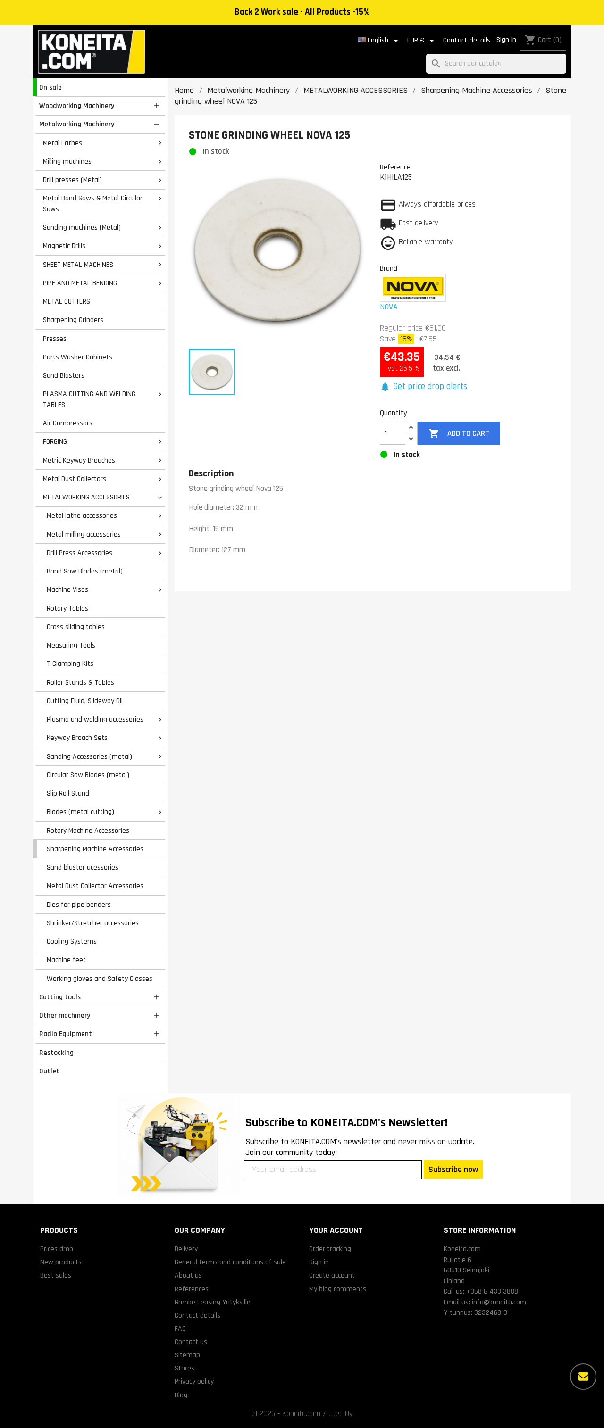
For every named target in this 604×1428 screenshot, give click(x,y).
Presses (55, 338)
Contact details (466, 40)
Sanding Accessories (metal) (89, 756)
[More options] (583, 1376)
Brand (388, 268)
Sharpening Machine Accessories (95, 849)
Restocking (56, 1052)
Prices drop (56, 1249)
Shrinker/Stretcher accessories (93, 923)
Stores (184, 1368)
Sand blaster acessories (82, 867)
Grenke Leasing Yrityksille (213, 1302)
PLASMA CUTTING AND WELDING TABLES (89, 399)
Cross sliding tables (76, 626)
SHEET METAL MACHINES (78, 264)
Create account (332, 1275)
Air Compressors (67, 423)
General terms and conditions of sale (230, 1262)
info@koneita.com (499, 1302)
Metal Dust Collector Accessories (95, 885)
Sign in (506, 40)
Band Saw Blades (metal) (85, 571)
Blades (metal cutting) (80, 811)
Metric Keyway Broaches (79, 460)
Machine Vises (67, 589)
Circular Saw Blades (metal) (88, 775)
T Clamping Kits (70, 663)
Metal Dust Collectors (74, 478)
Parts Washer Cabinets (77, 357)
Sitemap (187, 1355)
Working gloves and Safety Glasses (99, 978)
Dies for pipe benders (79, 904)
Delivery (186, 1249)
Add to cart (458, 433)
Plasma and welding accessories (95, 719)
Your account (336, 1230)
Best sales (55, 1275)
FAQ (180, 1328)
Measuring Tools (71, 645)
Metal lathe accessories (82, 515)
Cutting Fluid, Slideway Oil (85, 701)
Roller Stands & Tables (80, 682)
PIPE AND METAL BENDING (80, 283)
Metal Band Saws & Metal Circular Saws (93, 203)
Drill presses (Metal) (72, 179)
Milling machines (67, 161)
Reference (395, 167)
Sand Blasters (63, 375)
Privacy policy (194, 1381)
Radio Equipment (65, 1033)
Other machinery (64, 1015)
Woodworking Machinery (76, 105)
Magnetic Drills (64, 245)
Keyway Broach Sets (77, 737)
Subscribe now (453, 1169)
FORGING (55, 441)
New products (61, 1262)
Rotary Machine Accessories (88, 830)
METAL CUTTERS (66, 301)
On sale (50, 87)
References (192, 1289)
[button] (423, 387)
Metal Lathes (62, 143)
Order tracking (330, 1249)
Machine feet (66, 959)
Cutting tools (60, 997)
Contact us (191, 1341)
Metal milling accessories (84, 534)
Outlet (49, 1071)
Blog (181, 1395)
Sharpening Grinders (73, 319)
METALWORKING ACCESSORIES (86, 497)
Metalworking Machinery (76, 124)
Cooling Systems (72, 941)
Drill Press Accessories (79, 552)
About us (188, 1275)
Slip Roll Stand (68, 793)
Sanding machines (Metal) (82, 227)
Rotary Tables (67, 608)
